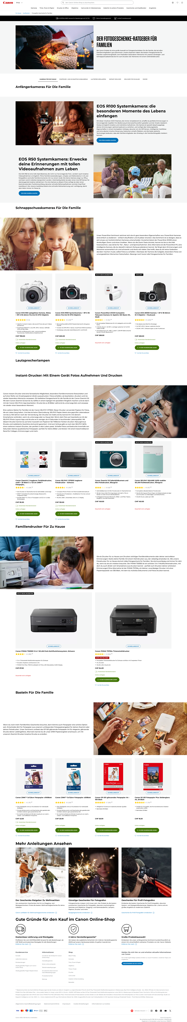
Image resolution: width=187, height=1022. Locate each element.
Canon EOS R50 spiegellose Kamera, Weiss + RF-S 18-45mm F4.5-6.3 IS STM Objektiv (33, 314)
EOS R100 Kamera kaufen (107, 140)
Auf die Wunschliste (24, 353)
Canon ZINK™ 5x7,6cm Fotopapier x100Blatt (34, 797)
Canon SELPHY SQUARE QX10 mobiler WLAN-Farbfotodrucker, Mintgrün (150, 481)
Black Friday (72, 955)
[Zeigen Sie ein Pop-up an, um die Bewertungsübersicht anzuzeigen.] (72, 320)
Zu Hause (18, 13)
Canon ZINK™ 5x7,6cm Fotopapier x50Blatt (73, 797)
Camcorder (72, 975)
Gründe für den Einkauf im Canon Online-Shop (52, 956)
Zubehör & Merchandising (76, 979)
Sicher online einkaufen (49, 964)
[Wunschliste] (177, 2)
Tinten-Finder (73, 969)
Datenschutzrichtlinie (51, 1004)
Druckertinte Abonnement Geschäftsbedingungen (50, 971)
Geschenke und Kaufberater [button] (136, 8)
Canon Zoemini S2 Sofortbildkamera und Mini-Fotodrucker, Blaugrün (111, 481)
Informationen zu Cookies (101, 1004)
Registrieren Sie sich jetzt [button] (132, 963)
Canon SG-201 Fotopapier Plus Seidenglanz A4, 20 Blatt (152, 799)
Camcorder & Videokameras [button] (91, 8)
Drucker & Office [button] (63, 8)
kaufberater (26, 13)
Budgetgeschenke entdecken (79, 912)
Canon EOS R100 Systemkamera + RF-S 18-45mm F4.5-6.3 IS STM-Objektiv (72, 314)
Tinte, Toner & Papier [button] (47, 8)
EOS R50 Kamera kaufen (29, 193)
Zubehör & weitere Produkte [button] (113, 8)
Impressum (66, 1004)
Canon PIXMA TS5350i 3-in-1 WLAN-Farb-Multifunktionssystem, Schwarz (45, 651)
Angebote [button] (152, 8)
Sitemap (44, 979)
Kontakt (18, 955)
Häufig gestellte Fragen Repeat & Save (27, 970)
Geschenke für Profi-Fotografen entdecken (137, 912)
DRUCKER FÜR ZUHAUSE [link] (132, 79)
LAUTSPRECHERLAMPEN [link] (98, 79)
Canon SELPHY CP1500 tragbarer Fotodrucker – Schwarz (68, 481)
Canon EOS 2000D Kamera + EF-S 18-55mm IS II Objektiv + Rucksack (152, 314)
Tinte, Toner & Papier (75, 962)
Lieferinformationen (21, 959)
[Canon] (8, 2)
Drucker (71, 972)
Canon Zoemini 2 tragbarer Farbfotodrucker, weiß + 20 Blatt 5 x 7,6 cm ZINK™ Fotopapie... (34, 483)
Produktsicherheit (47, 976)
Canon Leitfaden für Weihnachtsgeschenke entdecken (35, 912)
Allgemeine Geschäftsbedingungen (28, 1004)
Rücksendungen (20, 962)
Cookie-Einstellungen (81, 1004)
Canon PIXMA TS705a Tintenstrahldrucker (112, 651)
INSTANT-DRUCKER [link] (115, 79)
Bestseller (71, 982)
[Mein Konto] (172, 2)
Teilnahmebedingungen (49, 967)
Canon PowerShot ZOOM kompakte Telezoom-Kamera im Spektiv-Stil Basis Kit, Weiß (112, 315)
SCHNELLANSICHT (34, 308)
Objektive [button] (74, 8)
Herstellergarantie (47, 961)
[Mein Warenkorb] (182, 2)
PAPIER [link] (145, 79)
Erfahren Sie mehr (22, 944)
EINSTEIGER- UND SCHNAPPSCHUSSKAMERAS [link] (73, 79)
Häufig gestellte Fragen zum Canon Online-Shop (26, 966)
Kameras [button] (34, 8)
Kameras (71, 959)
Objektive (71, 965)
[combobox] (97, 3)
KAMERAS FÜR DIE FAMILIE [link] (48, 79)
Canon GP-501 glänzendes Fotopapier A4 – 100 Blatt (112, 799)
